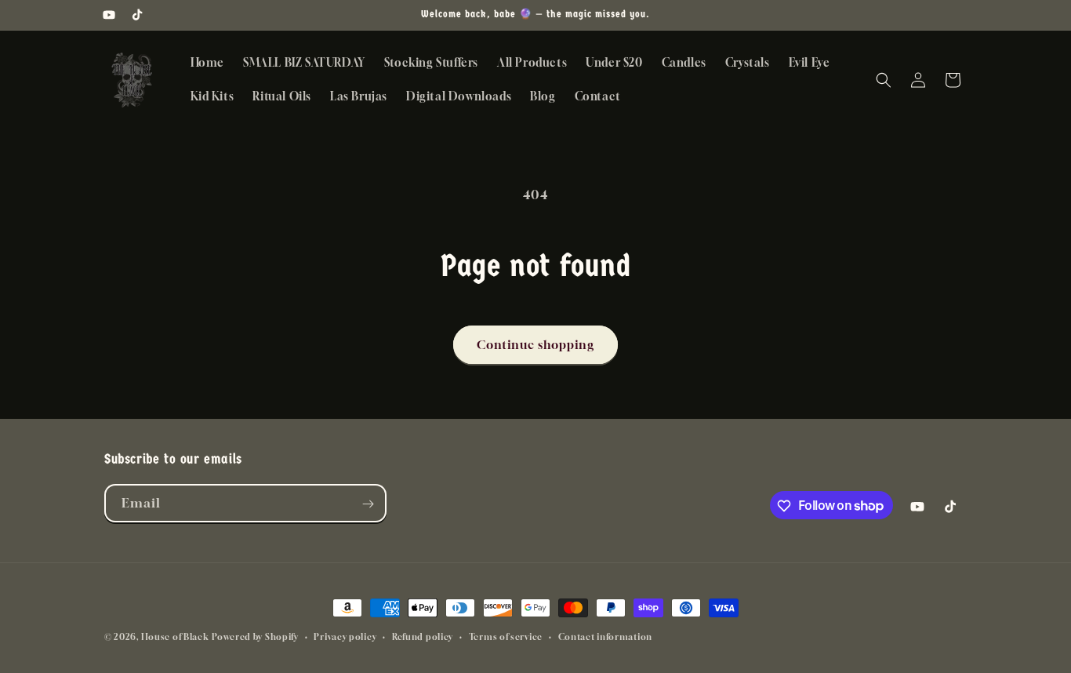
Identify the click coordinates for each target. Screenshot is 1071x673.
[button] (883, 80)
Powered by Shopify (255, 636)
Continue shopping (535, 344)
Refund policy (422, 636)
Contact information (605, 636)
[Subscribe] (367, 504)
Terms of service (506, 636)
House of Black (175, 636)
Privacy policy (345, 636)
